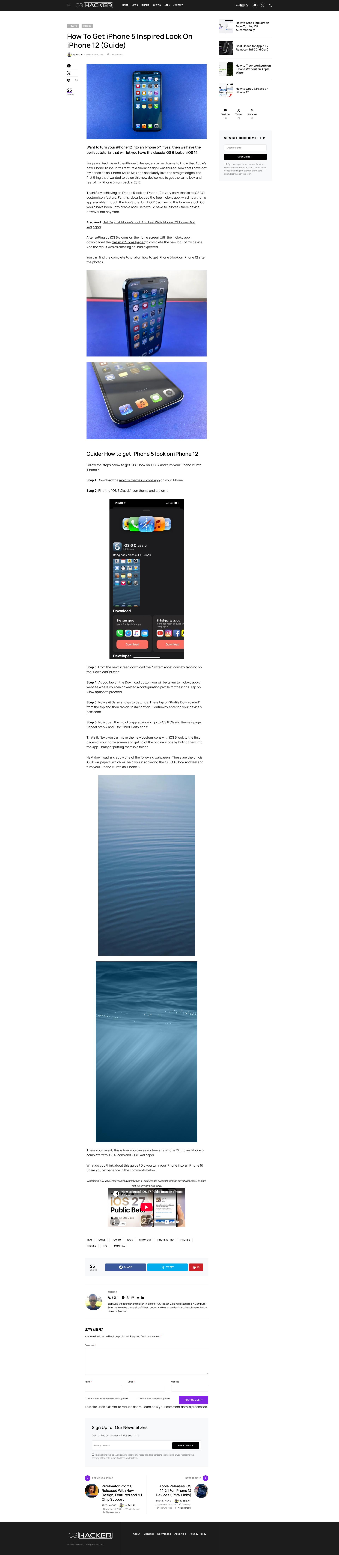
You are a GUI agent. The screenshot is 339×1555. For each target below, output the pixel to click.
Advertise (180, 1533)
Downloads (164, 1533)
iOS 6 (130, 1239)
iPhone (87, 26)
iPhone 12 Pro (165, 1239)
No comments (113, 1512)
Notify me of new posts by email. (155, 1398)
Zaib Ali (112, 1298)
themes (91, 1245)
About (136, 1533)
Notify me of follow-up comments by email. (108, 1398)
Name (88, 1381)
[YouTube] (255, 5)
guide (102, 1239)
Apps (104, 1505)
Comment (90, 1345)
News (168, 1500)
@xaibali (122, 1311)
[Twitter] (262, 5)
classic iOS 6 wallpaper (128, 242)
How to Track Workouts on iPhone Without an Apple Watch (253, 69)
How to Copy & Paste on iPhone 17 (252, 90)
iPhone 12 (145, 1239)
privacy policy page (151, 1185)
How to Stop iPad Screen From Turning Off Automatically (252, 26)
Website (175, 1381)
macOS (112, 1505)
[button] (69, 5)
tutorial (119, 1245)
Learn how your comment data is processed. (175, 1407)
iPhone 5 (185, 1239)
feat (89, 1239)
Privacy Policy (197, 1533)
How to (73, 26)
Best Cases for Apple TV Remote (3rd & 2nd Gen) (252, 47)
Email (131, 1381)
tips (105, 1245)
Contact (149, 1533)
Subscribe (184, 1445)
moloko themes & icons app (139, 480)
